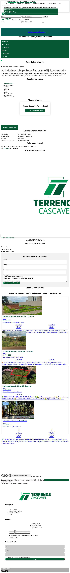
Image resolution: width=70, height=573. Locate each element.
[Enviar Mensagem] (43, 22)
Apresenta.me (5, 569)
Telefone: (5, 269)
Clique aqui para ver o (35, 110)
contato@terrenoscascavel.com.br (19, 531)
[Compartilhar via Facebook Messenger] (37, 291)
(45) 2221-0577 (37, 528)
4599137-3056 (35, 524)
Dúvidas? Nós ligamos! (9, 127)
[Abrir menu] (29, 7)
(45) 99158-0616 (35, 526)
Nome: (5, 259)
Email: (5, 264)
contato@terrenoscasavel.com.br (35, 240)
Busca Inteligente (6, 475)
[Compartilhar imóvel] (1, 60)
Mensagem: (6, 275)
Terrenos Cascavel (7, 238)
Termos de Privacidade (23, 557)
